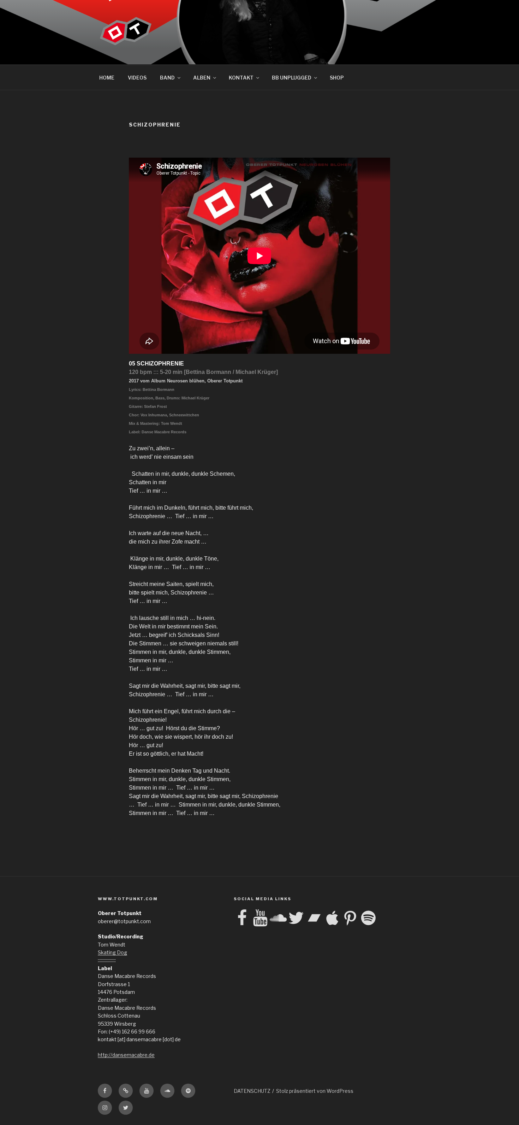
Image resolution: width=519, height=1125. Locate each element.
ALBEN (201, 78)
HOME (106, 78)
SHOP (337, 78)
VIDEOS (137, 78)
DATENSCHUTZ (252, 1091)
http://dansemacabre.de (126, 1055)
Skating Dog (112, 952)
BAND (167, 78)
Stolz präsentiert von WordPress (314, 1091)
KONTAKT (241, 78)
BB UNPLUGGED (291, 78)
